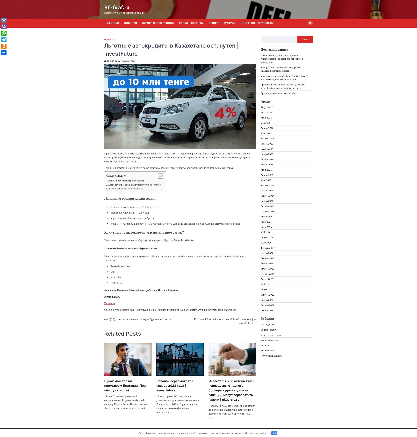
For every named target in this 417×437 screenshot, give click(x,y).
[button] (159, 176)
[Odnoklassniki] (4, 46)
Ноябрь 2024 (267, 201)
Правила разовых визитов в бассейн (278, 93)
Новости (130, 23)
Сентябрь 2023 (268, 274)
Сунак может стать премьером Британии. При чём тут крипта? (125, 385)
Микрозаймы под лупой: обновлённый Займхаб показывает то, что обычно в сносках (284, 77)
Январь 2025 (267, 190)
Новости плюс (267, 350)
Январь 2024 (267, 253)
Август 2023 (267, 279)
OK (274, 433)
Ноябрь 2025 (267, 154)
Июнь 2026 (266, 117)
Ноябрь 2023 (267, 263)
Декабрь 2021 (267, 310)
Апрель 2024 (267, 237)
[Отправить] (4, 52)
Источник (109, 303)
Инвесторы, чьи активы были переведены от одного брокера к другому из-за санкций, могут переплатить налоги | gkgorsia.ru (231, 390)
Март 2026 (266, 133)
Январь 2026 (267, 143)
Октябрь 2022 (267, 305)
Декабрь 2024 (267, 195)
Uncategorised (267, 324)
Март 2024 (266, 242)
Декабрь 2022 (267, 294)
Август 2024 (267, 216)
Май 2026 (266, 123)
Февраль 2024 (267, 248)
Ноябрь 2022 (267, 300)
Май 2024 (266, 232)
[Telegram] (4, 39)
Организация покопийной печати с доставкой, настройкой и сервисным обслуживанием (283, 86)
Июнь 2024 (266, 227)
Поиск (305, 39)
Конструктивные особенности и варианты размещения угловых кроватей (281, 69)
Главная (113, 23)
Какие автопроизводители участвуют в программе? (135, 185)
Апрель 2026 (267, 128)
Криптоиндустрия (222, 23)
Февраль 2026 (267, 138)
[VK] (4, 20)
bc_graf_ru (112, 60)
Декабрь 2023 (267, 258)
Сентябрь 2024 (268, 211)
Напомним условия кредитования (126, 180)
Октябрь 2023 (267, 268)
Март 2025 (266, 180)
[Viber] (4, 26)
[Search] (310, 23)
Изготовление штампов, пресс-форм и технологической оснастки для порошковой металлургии (282, 59)
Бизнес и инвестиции (158, 23)
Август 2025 (267, 164)
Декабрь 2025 (267, 149)
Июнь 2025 (266, 169)
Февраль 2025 (267, 185)
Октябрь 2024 (267, 206)
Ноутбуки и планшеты (257, 23)
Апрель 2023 (267, 289)
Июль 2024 (266, 221)
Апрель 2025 (267, 175)
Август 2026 (267, 107)
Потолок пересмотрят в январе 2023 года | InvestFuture (174, 385)
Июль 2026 (266, 112)
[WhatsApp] (4, 33)
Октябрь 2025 (267, 159)
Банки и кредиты (191, 23)
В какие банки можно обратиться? (126, 188)
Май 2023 (266, 284)
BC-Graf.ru (116, 7)
